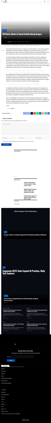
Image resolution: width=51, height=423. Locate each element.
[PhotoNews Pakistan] (5, 1)
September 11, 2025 (34, 72)
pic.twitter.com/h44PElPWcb (34, 84)
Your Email (9, 356)
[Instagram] (13, 344)
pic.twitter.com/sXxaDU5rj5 (39, 70)
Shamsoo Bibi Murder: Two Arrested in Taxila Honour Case (30, 184)
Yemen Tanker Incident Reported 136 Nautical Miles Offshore (25, 235)
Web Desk (10, 41)
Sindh (4, 322)
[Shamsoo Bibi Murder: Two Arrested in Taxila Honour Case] (18, 184)
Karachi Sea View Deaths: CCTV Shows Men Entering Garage (13, 324)
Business (28, 308)
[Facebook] (3, 344)
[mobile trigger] (2, 1)
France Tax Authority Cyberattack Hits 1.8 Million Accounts (37, 310)
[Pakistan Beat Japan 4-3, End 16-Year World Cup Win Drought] (18, 197)
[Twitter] (5, 344)
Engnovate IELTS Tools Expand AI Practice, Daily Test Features (24, 272)
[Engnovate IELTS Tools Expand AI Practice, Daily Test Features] (25, 255)
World (8, 308)
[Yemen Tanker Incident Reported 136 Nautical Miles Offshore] (25, 226)
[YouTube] (8, 344)
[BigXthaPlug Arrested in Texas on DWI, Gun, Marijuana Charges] (18, 190)
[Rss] (15, 344)
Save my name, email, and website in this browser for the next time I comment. (18, 141)
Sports (28, 322)
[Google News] (10, 344)
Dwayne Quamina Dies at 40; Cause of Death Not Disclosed (37, 324)
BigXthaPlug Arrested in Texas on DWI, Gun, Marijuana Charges (30, 191)
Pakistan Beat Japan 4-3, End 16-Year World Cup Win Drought (30, 197)
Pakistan (6, 295)
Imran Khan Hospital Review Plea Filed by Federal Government (21, 299)
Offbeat (4, 30)
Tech (4, 267)
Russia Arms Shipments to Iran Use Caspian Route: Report (12, 310)
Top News (4, 308)
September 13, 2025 (24, 86)
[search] (42, 1)
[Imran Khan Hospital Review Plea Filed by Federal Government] (25, 292)
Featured (12, 108)
